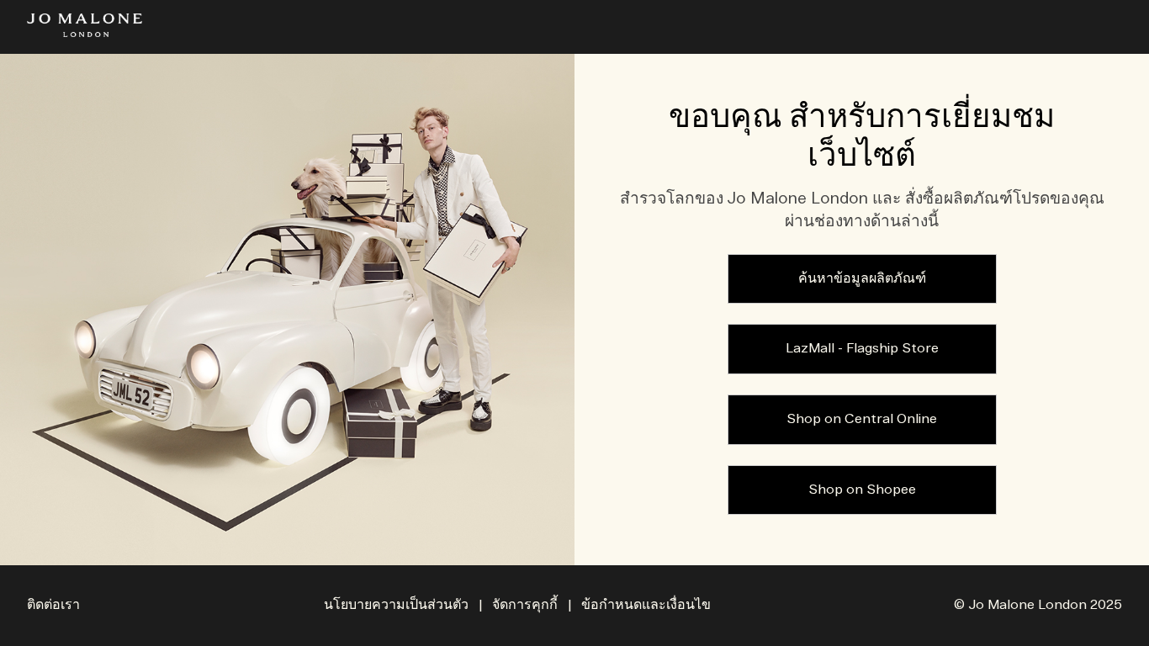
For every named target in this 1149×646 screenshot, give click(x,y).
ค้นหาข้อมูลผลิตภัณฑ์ (862, 279)
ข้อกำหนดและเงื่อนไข (646, 605)
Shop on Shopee (862, 490)
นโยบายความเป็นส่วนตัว (396, 605)
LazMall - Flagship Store (862, 348)
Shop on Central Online (861, 419)
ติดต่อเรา (53, 605)
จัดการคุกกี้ (525, 605)
